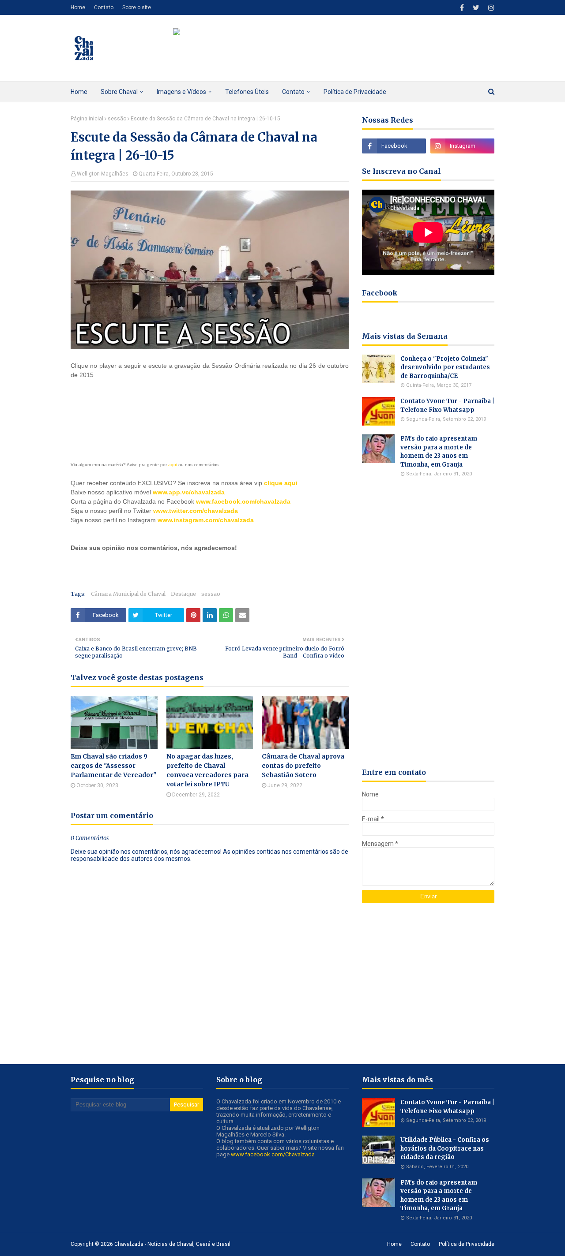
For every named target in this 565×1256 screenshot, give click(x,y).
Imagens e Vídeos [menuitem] (181, 91)
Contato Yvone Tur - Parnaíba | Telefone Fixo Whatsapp (447, 405)
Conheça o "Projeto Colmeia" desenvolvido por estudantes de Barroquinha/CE (445, 367)
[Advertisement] (174, 566)
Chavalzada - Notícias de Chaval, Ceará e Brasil (172, 1244)
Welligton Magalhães (102, 174)
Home (78, 7)
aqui (172, 464)
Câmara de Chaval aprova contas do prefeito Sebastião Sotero (303, 765)
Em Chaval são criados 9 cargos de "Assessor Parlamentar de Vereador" (113, 765)
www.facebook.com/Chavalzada (273, 1154)
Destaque (183, 594)
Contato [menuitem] (293, 91)
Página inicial (87, 119)
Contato (103, 7)
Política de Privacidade (466, 1244)
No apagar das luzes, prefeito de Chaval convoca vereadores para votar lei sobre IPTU (207, 770)
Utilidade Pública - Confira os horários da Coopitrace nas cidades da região (444, 1148)
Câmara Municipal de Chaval (128, 594)
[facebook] (462, 7)
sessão (117, 119)
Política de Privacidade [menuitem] (355, 91)
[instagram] (490, 7)
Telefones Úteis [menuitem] (247, 91)
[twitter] (476, 7)
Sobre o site (136, 7)
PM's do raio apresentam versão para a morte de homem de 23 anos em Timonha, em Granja (438, 451)
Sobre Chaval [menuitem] (119, 91)
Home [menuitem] (79, 91)
